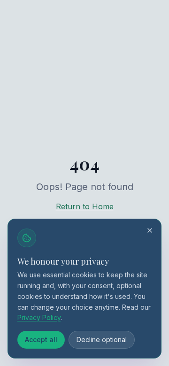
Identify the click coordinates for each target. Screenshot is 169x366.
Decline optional (102, 339)
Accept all (41, 339)
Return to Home (85, 206)
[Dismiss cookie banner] (149, 230)
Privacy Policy (39, 317)
